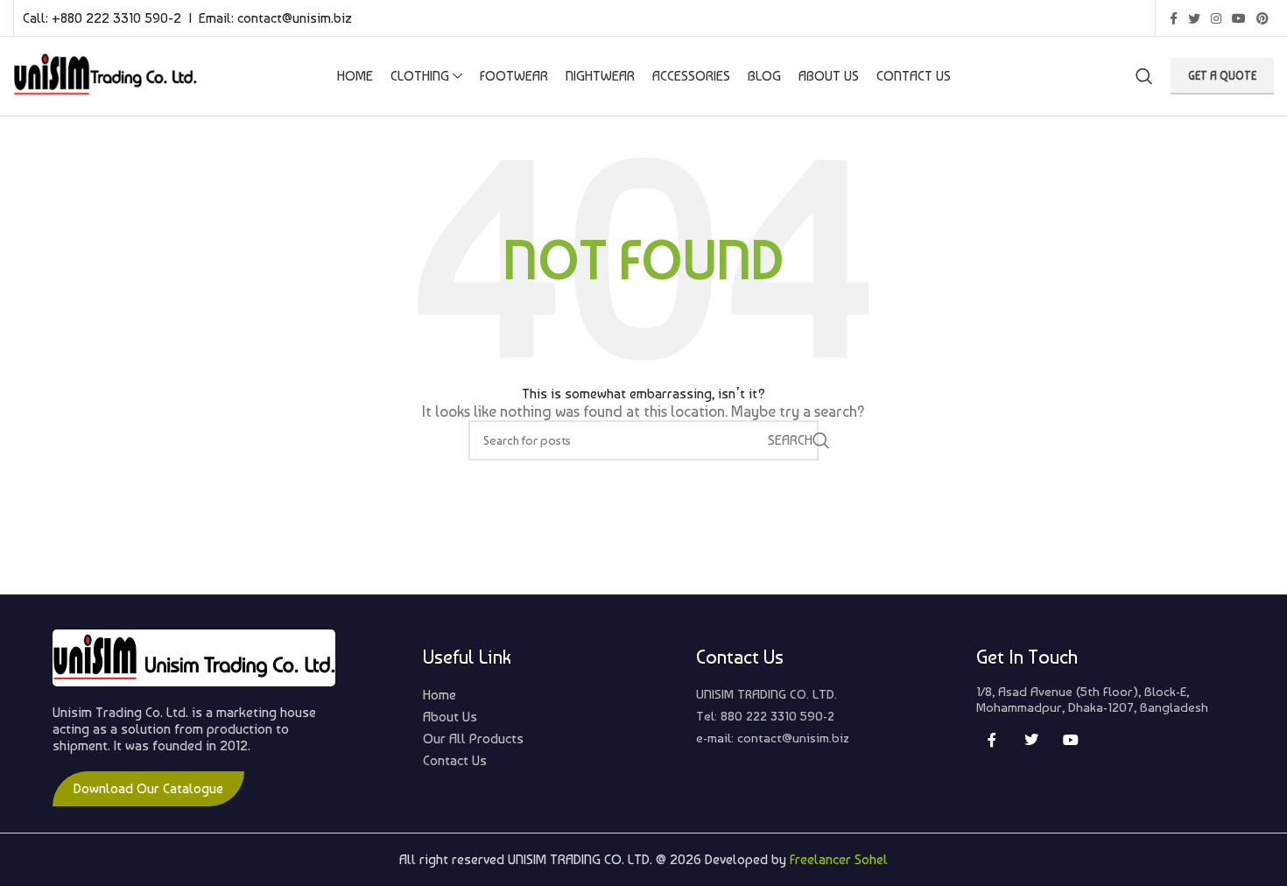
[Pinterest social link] (1262, 18)
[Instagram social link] (1216, 18)
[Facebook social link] (1173, 18)
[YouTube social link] (1239, 18)
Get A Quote (1222, 75)
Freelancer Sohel (839, 859)
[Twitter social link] (1194, 18)
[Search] (1144, 76)
